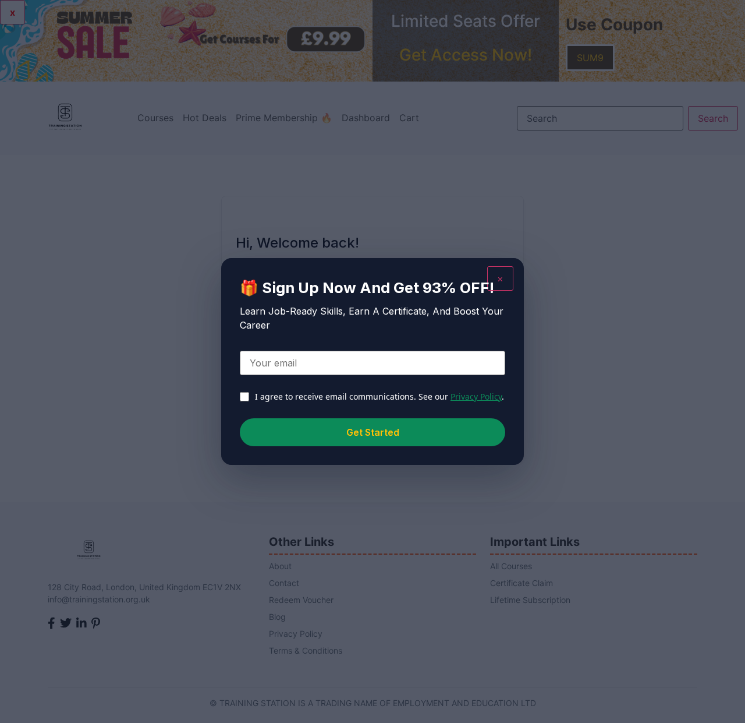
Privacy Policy (476, 396)
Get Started (372, 432)
